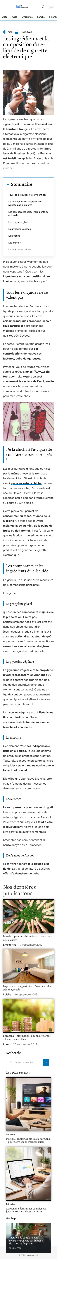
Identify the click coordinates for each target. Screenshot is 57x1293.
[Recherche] (43, 7)
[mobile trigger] (5, 7)
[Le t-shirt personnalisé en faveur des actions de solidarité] (28, 916)
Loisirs (7, 994)
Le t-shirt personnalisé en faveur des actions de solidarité (27, 938)
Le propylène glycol (18, 222)
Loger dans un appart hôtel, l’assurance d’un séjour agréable (27, 988)
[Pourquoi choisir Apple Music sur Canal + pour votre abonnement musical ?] (28, 1104)
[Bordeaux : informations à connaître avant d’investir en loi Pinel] (28, 1015)
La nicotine (14, 235)
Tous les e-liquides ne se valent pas (27, 194)
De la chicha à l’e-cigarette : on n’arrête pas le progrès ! (25, 203)
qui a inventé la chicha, (26, 483)
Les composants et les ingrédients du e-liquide (28, 213)
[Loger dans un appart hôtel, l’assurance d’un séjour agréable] (28, 966)
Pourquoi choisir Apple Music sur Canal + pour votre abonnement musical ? (28, 1140)
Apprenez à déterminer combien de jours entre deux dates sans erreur (26, 1210)
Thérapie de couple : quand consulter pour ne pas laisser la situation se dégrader (26, 1240)
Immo (6, 1044)
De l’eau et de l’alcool (19, 249)
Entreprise (9, 944)
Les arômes (14, 242)
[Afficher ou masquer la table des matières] (41, 184)
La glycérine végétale (19, 228)
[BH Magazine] (22, 7)
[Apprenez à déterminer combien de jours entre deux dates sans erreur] (28, 1174)
